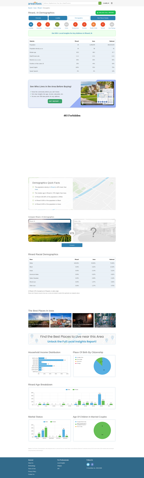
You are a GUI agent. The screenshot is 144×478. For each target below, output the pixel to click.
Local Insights (61, 463)
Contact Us (31, 474)
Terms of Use (32, 468)
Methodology (31, 465)
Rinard (40, 8)
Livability (105, 3)
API (58, 468)
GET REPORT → (55, 101)
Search (30, 8)
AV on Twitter (88, 464)
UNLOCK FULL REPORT (106, 12)
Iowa (35, 8)
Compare (72, 245)
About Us (30, 463)
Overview (38, 18)
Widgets (59, 465)
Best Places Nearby (103, 18)
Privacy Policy (32, 471)
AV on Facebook (92, 464)
